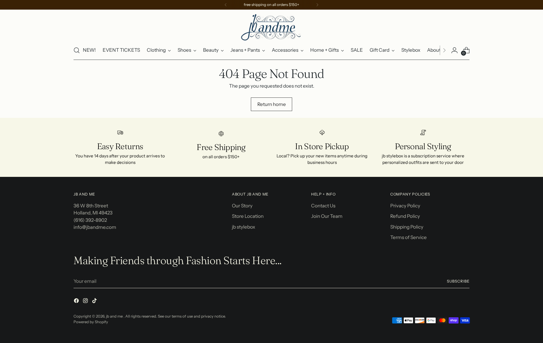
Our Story (242, 206)
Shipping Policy (406, 227)
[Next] (317, 5)
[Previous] (225, 5)
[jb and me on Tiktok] (95, 302)
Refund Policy (405, 216)
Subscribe (458, 281)
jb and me (115, 316)
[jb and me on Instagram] (86, 302)
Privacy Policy (405, 206)
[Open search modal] (76, 50)
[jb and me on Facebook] (77, 302)
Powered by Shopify (91, 322)
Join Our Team (326, 216)
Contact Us (323, 206)
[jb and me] (271, 27)
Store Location (248, 216)
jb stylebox (243, 227)
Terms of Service (408, 237)
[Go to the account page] (454, 50)
